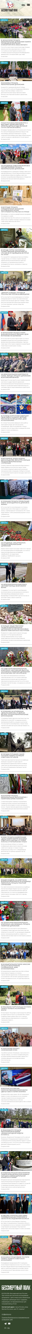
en (23, 5)
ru (9, 1328)
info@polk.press (6, 1314)
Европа (4, 20)
